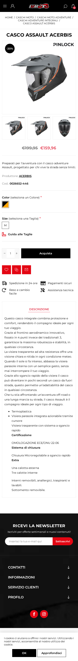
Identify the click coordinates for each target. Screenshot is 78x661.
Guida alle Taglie (20, 234)
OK (24, 653)
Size (20, 218)
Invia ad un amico (26, 269)
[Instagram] (44, 614)
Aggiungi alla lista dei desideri (6, 269)
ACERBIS (25, 176)
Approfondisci (51, 653)
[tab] (39, 309)
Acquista (45, 253)
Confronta (16, 269)
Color (21, 197)
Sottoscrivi (63, 541)
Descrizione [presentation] (39, 309)
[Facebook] (34, 614)
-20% (9, 48)
